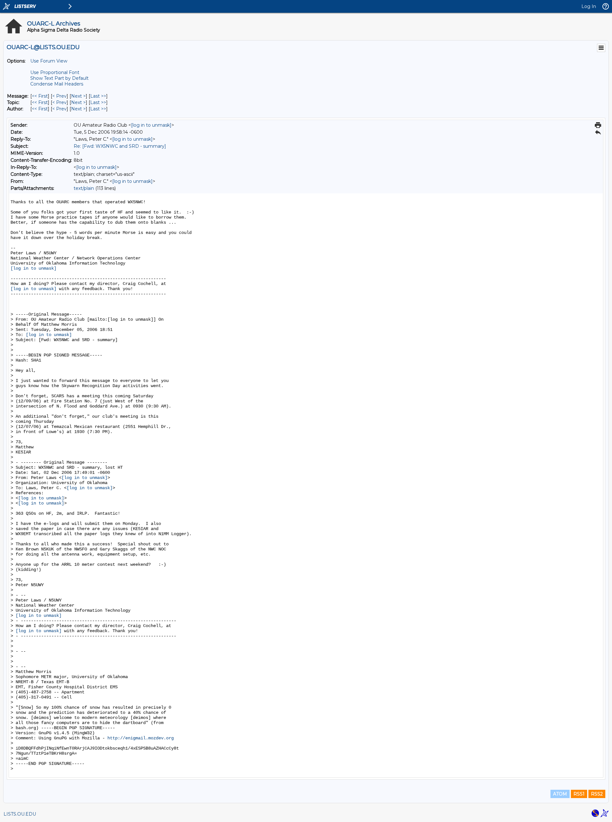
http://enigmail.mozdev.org (140, 738)
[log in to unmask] (151, 125)
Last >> (98, 96)
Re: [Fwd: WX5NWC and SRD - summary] (120, 146)
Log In (588, 6)
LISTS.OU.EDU (20, 814)
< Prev (59, 96)
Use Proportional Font (54, 72)
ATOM (560, 794)
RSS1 (579, 794)
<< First (40, 96)
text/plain (84, 188)
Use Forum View (48, 61)
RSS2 (597, 794)
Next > (78, 96)
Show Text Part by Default (59, 78)
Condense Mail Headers (56, 84)
